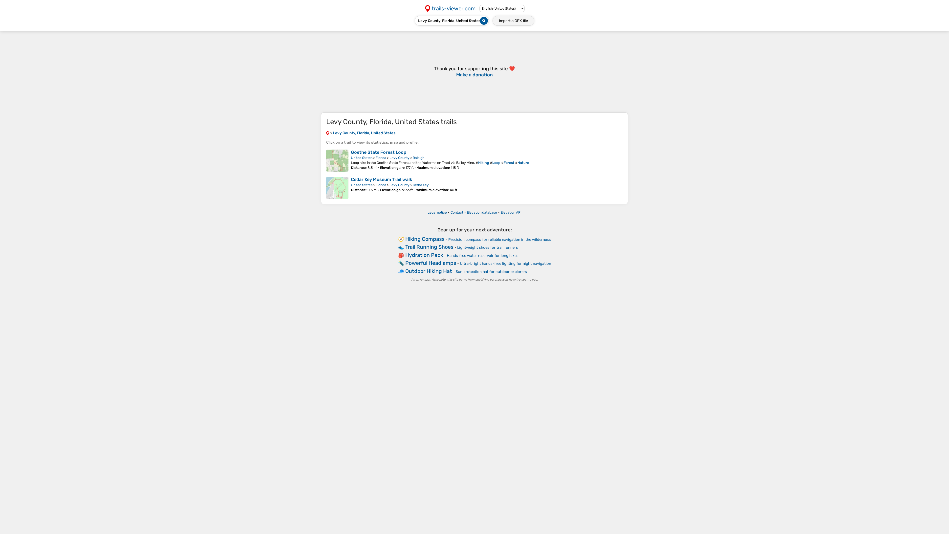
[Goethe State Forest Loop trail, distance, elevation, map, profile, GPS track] (337, 161)
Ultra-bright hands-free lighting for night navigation (505, 263)
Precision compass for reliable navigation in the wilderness (499, 239)
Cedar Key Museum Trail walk (381, 179)
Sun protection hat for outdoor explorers (491, 271)
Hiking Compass (425, 239)
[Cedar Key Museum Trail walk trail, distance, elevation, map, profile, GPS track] (337, 188)
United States (361, 158)
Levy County (399, 158)
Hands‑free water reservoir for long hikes (482, 255)
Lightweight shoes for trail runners (487, 247)
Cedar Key (421, 185)
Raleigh (419, 158)
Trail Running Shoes (429, 247)
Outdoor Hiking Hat (428, 271)
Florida (381, 158)
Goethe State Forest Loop (378, 152)
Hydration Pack (424, 255)
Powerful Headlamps (430, 263)
